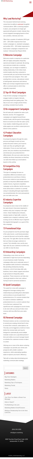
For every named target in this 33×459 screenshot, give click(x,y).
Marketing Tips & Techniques (13, 382)
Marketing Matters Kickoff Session (15, 407)
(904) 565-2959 (16, 429)
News (6, 388)
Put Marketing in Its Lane (12, 405)
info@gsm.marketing (16, 432)
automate (20, 24)
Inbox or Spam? (9, 402)
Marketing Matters (10, 379)
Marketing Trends (10, 385)
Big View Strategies (10, 377)
